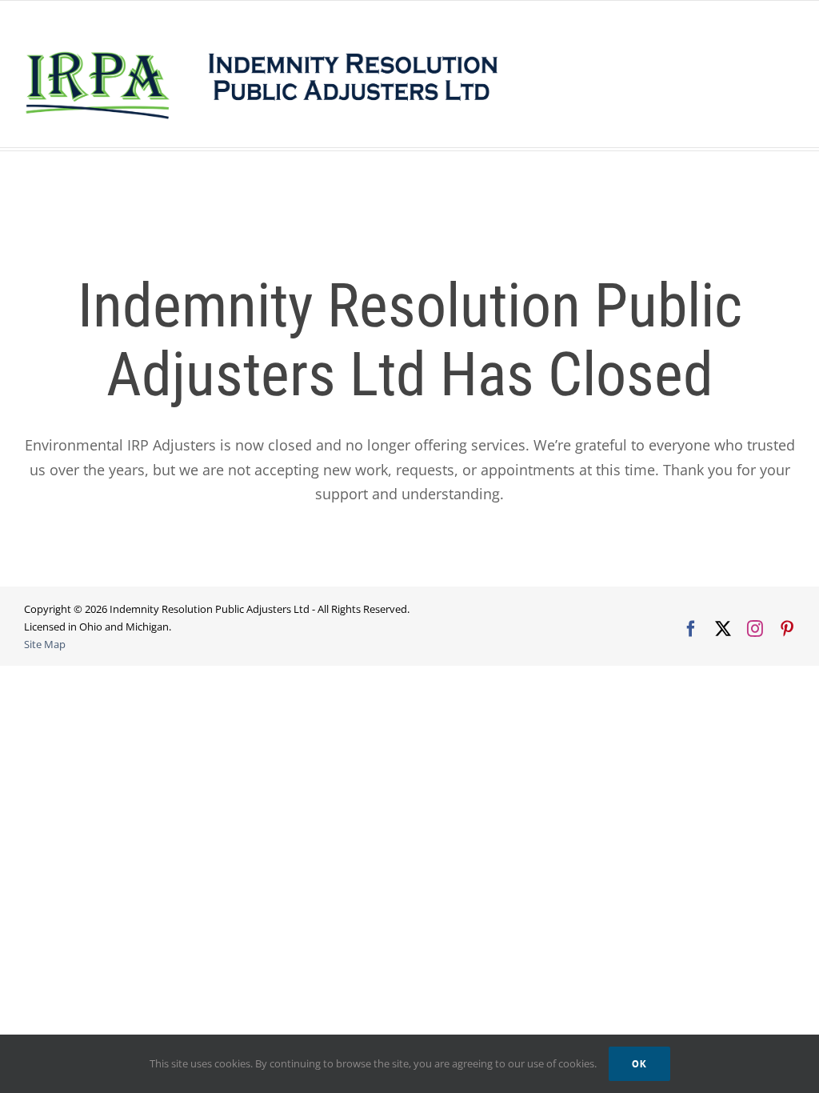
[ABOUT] (319, 149)
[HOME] (295, 149)
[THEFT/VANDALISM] (450, 149)
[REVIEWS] (477, 149)
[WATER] (390, 149)
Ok (639, 1064)
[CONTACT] (502, 149)
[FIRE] (367, 149)
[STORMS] (343, 149)
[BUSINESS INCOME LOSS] (418, 149)
